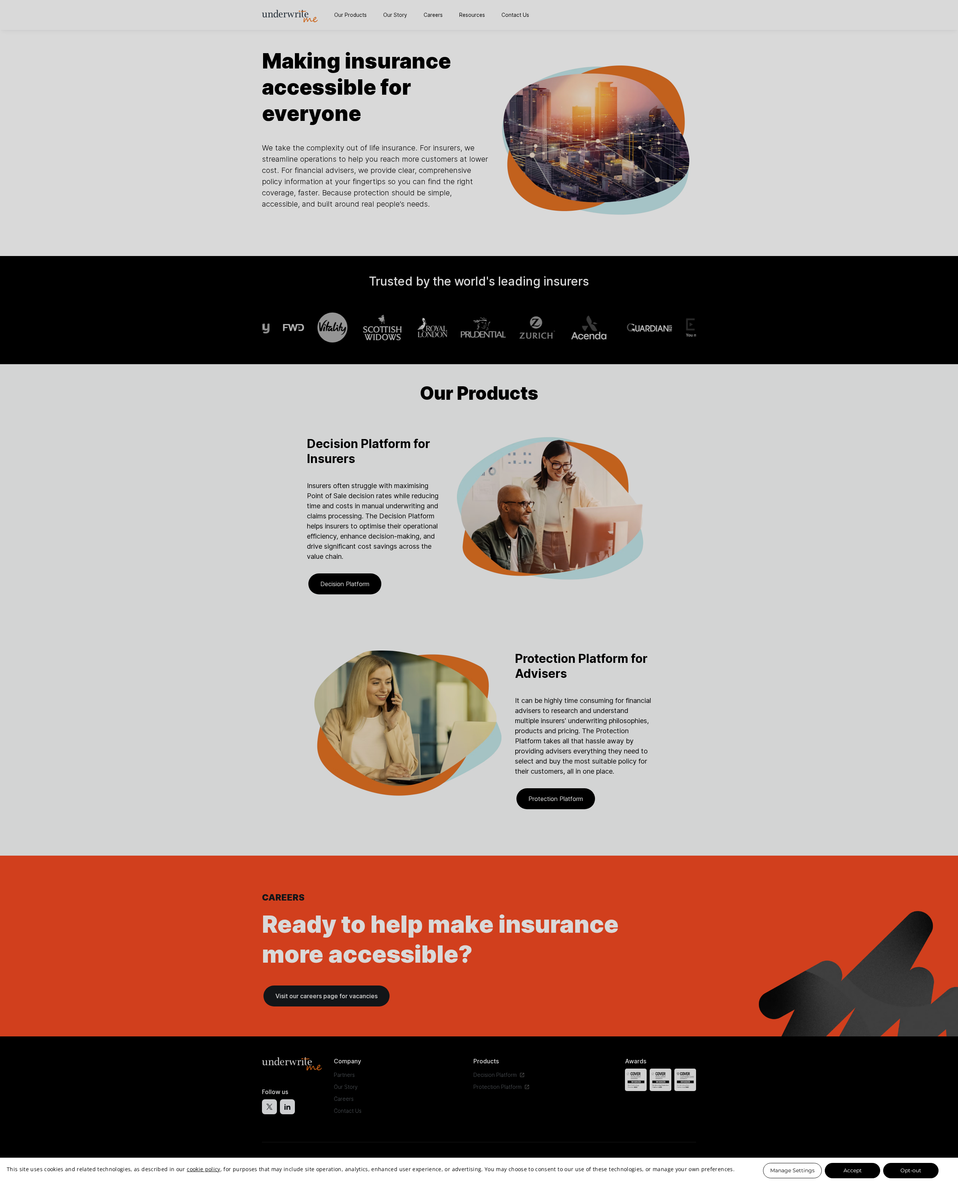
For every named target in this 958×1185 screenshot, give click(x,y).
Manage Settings (792, 1170)
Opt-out (910, 1170)
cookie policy (203, 1169)
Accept (852, 1170)
